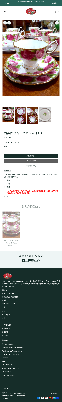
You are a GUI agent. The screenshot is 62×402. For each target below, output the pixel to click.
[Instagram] (5, 3)
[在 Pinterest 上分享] (10, 197)
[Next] (9, 23)
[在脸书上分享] (5, 197)
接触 (3, 318)
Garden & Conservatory (11, 354)
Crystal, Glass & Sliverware (12, 347)
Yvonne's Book (8, 375)
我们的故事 (6, 315)
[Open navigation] (9, 12)
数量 (5, 146)
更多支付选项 (31, 166)
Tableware (6, 371)
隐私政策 (5, 332)
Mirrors (5, 361)
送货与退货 (6, 329)
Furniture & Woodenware (12, 351)
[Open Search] (56, 12)
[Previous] (5, 23)
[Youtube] (8, 3)
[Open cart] (58, 12)
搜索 (3, 311)
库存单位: (7, 143)
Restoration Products (10, 368)
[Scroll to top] (58, 398)
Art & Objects (7, 344)
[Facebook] (3, 3)
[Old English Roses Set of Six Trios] (11, 225)
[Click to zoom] (57, 23)
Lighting (5, 358)
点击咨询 (7, 170)
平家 (3, 322)
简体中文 (54, 3)
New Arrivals (7, 365)
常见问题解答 (7, 325)
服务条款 (5, 335)
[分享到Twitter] (8, 197)
